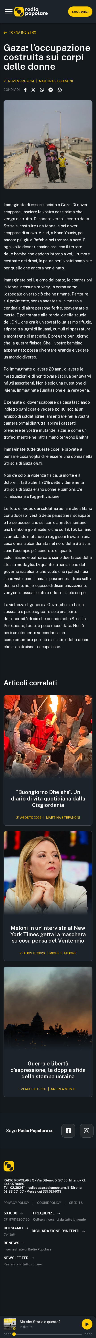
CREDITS (76, 1203)
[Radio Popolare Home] (31, 11)
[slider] (14, 1334)
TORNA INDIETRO (22, 32)
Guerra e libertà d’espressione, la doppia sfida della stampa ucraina (48, 1069)
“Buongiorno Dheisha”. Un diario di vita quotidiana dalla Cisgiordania (48, 798)
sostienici (80, 11)
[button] (9, 11)
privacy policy (16, 1203)
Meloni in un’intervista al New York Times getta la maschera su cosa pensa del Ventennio (48, 934)
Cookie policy (49, 1203)
